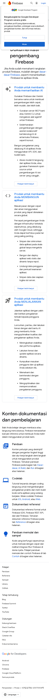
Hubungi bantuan (9, 623)
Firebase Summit (9, 603)
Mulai (24, 44)
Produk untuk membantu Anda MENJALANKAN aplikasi (29, 302)
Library (5, 584)
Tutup (24, 37)
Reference (21, 522)
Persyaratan (7, 688)
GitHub (5, 588)
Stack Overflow (8, 627)
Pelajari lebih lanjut (26, 184)
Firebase (5, 669)
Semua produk (8, 677)
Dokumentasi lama (10, 644)
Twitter (5, 608)
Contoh (15, 556)
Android (26, 499)
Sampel (5, 580)
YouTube (5, 612)
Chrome (5, 665)
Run (32, 468)
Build (23, 468)
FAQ (4, 640)
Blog (4, 599)
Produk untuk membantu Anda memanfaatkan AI (29, 89)
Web (38, 499)
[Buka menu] (4, 3)
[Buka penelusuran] (31, 3)
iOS (19, 499)
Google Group (8, 631)
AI (19, 468)
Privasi (16, 688)
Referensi (6, 575)
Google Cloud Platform (11, 673)
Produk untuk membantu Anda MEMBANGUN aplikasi (29, 197)
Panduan (5, 571)
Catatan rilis (7, 635)
